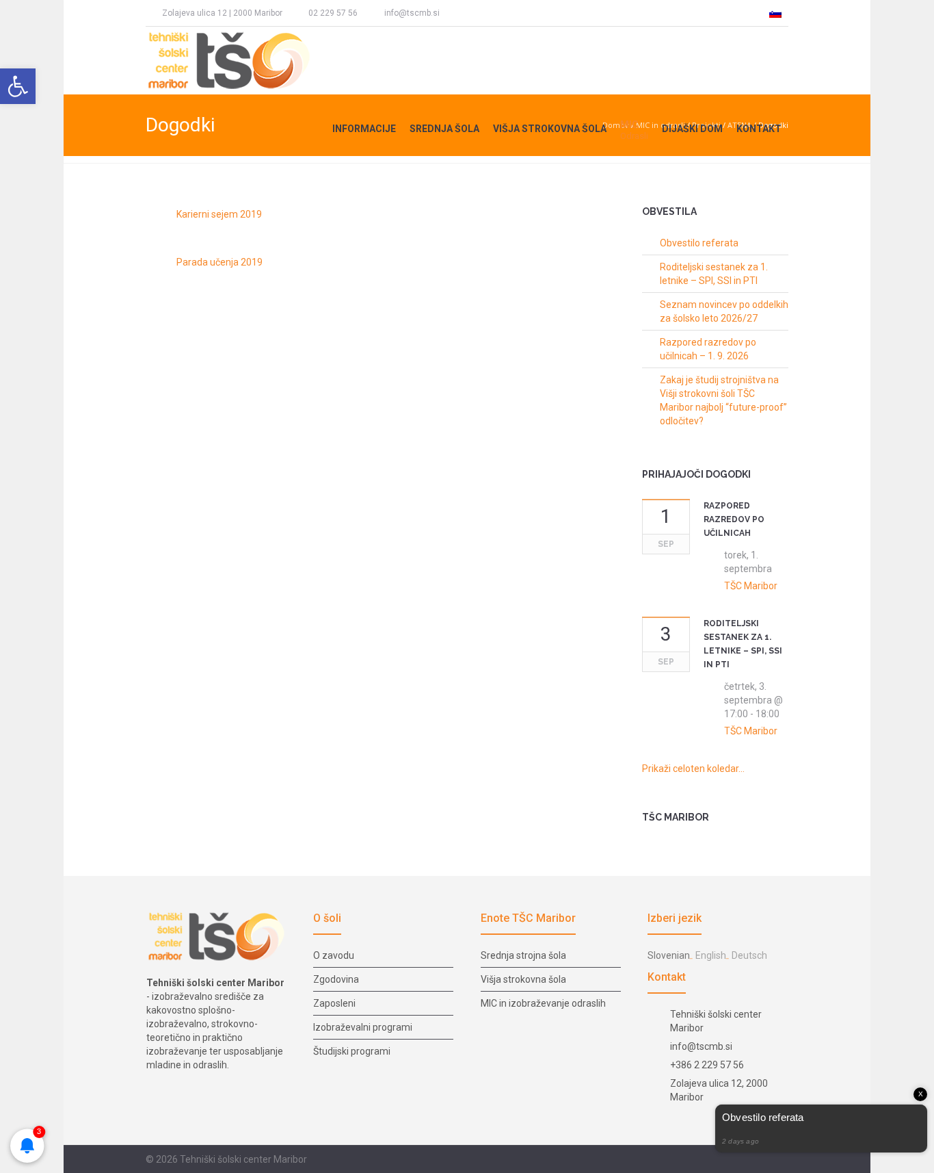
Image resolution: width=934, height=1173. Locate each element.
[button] (18, 86)
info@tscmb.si (412, 13)
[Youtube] (532, 13)
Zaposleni (334, 1003)
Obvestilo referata (699, 242)
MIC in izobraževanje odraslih (543, 1003)
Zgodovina (336, 979)
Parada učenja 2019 (219, 262)
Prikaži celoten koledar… (693, 768)
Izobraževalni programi (362, 1027)
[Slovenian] (775, 13)
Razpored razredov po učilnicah (734, 519)
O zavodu (333, 955)
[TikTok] (506, 13)
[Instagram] (482, 13)
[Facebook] (457, 13)
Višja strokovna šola (523, 979)
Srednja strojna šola (523, 955)
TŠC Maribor (750, 585)
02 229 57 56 (333, 13)
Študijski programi (351, 1051)
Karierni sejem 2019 (219, 214)
